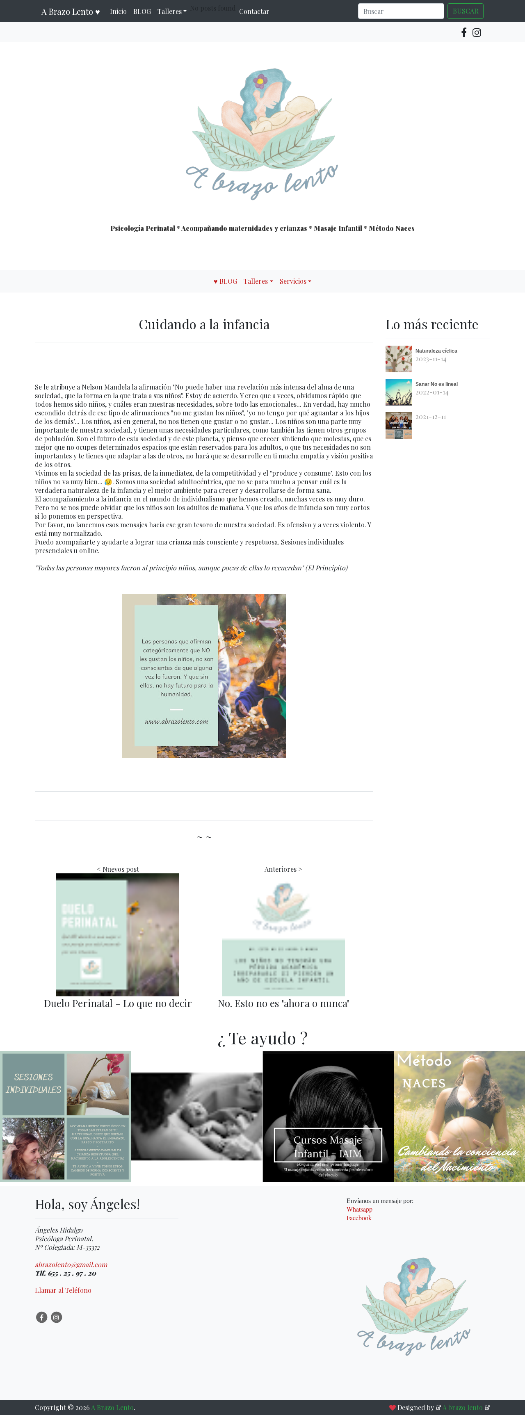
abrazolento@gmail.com (71, 1264)
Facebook (359, 1217)
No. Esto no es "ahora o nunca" (283, 1002)
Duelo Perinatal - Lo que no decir (118, 1002)
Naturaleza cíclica (436, 351)
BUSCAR (465, 11)
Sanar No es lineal (436, 384)
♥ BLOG (225, 281)
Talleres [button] (170, 11)
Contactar (254, 11)
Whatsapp (359, 1209)
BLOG (142, 11)
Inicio (118, 11)
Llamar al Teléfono (63, 1290)
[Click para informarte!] (65, 1155)
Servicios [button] (293, 281)
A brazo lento (463, 1407)
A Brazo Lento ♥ (70, 11)
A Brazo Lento (112, 1407)
